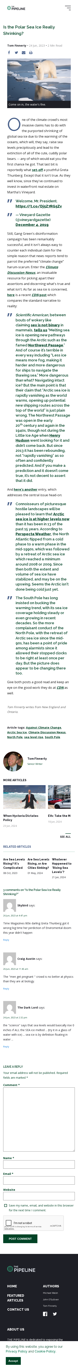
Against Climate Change (43, 727)
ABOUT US (15, 1329)
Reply (6, 939)
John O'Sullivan (51, 1299)
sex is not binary (45, 325)
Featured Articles (15, 1298)
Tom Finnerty (50, 1306)
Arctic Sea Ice (17, 732)
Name (8, 1158)
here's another (25, 489)
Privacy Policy (16, 1351)
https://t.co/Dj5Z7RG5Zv (39, 206)
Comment (11, 1085)
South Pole (52, 737)
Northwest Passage (45, 345)
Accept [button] (13, 1360)
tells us (40, 330)
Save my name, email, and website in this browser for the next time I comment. (41, 1208)
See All (65, 837)
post (43, 295)
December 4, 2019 (32, 225)
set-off (37, 170)
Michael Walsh (50, 1293)
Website (9, 1190)
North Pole (15, 737)
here (11, 295)
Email (8, 1174)
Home (12, 1286)
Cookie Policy (45, 1351)
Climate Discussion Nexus (47, 732)
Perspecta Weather (33, 534)
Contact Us (18, 1309)
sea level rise (33, 737)
